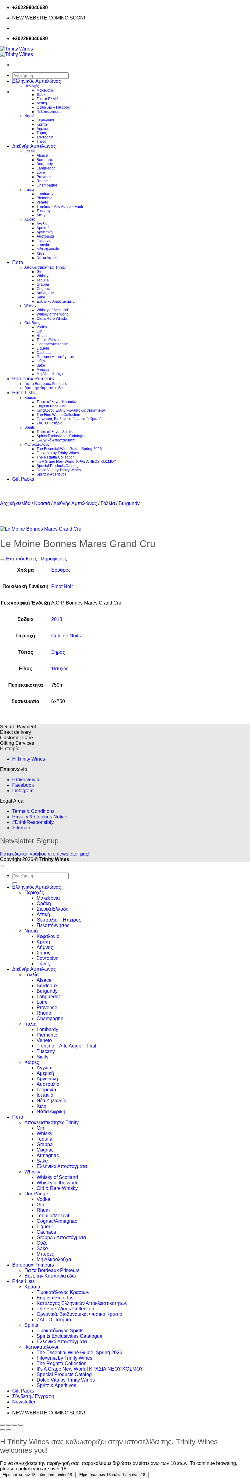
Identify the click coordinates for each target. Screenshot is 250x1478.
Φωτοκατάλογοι (37, 444)
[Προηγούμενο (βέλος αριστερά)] (2, 1430)
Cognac (43, 289)
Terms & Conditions (33, 811)
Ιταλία (29, 189)
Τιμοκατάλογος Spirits (55, 432)
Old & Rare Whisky (52, 318)
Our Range (33, 323)
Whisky (42, 276)
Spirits (29, 427)
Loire (41, 172)
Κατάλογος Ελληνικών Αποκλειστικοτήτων (71, 410)
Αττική (42, 103)
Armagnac (45, 293)
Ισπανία (43, 245)
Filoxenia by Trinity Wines (58, 453)
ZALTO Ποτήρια (49, 423)
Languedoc (46, 168)
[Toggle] (2, 560)
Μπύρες (43, 370)
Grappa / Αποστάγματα (55, 357)
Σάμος (42, 133)
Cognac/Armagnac (52, 344)
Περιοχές (31, 86)
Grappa (43, 284)
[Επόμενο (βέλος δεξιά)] (8, 1430)
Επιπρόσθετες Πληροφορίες (36, 558)
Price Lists (23, 392)
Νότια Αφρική (48, 258)
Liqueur (43, 348)
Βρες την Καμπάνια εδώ (43, 388)
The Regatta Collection (56, 457)
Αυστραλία (45, 236)
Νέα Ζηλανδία (48, 249)
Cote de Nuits (66, 635)
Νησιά (29, 116)
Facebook (23, 785)
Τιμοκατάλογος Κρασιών (57, 402)
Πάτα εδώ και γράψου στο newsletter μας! (44, 853)
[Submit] (14, 883)
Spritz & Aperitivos (51, 474)
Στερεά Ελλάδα (49, 99)
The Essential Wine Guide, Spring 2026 (69, 449)
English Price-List (51, 406)
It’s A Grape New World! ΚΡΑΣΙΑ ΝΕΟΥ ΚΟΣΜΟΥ (76, 461)
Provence (44, 177)
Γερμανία (44, 241)
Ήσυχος (60, 668)
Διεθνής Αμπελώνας (34, 146)
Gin (39, 272)
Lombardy (45, 194)
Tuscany (44, 211)
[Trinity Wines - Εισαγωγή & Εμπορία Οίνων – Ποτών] (16, 51)
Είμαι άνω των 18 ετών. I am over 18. (112, 1475)
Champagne (47, 185)
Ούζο (41, 361)
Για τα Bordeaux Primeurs (45, 384)
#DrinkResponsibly (33, 822)
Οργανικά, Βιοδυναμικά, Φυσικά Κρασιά (69, 419)
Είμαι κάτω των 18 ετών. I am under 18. (37, 1475)
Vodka (42, 327)
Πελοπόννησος (49, 112)
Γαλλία (29, 151)
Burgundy (45, 164)
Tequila (43, 280)
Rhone (42, 181)
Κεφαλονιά (45, 120)
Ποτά (17, 262)
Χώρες (29, 219)
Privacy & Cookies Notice (39, 816)
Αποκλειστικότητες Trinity (45, 267)
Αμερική (43, 228)
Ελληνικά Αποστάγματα (56, 301)
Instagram (23, 790)
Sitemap (21, 827)
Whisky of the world (53, 314)
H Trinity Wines (28, 759)
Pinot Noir (62, 586)
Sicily (41, 215)
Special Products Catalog (58, 466)
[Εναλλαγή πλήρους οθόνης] (8, 1425)
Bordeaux (45, 160)
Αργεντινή (45, 232)
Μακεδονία (45, 90)
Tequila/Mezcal (49, 340)
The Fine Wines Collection (58, 415)
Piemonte (44, 198)
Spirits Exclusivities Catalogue (62, 436)
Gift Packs (23, 479)
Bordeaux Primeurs (33, 378)
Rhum (42, 335)
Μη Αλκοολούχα (50, 374)
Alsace (42, 155)
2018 (56, 619)
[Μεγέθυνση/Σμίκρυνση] (2, 1425)
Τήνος (42, 141)
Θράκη (42, 94)
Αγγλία (42, 223)
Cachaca (44, 352)
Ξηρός (58, 652)
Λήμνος (43, 129)
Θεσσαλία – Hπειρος (53, 107)
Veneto (42, 202)
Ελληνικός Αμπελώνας (36, 81)
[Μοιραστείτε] (14, 1425)
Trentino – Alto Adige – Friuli (60, 206)
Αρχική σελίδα (15, 503)
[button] (23, 1401)
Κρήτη (42, 124)
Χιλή (40, 253)
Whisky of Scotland (52, 310)
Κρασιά (30, 398)
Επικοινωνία (25, 779)
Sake (41, 297)
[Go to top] (2, 866)
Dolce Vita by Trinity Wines (59, 470)
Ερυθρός (61, 570)
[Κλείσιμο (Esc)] (20, 1425)
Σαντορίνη (45, 137)
